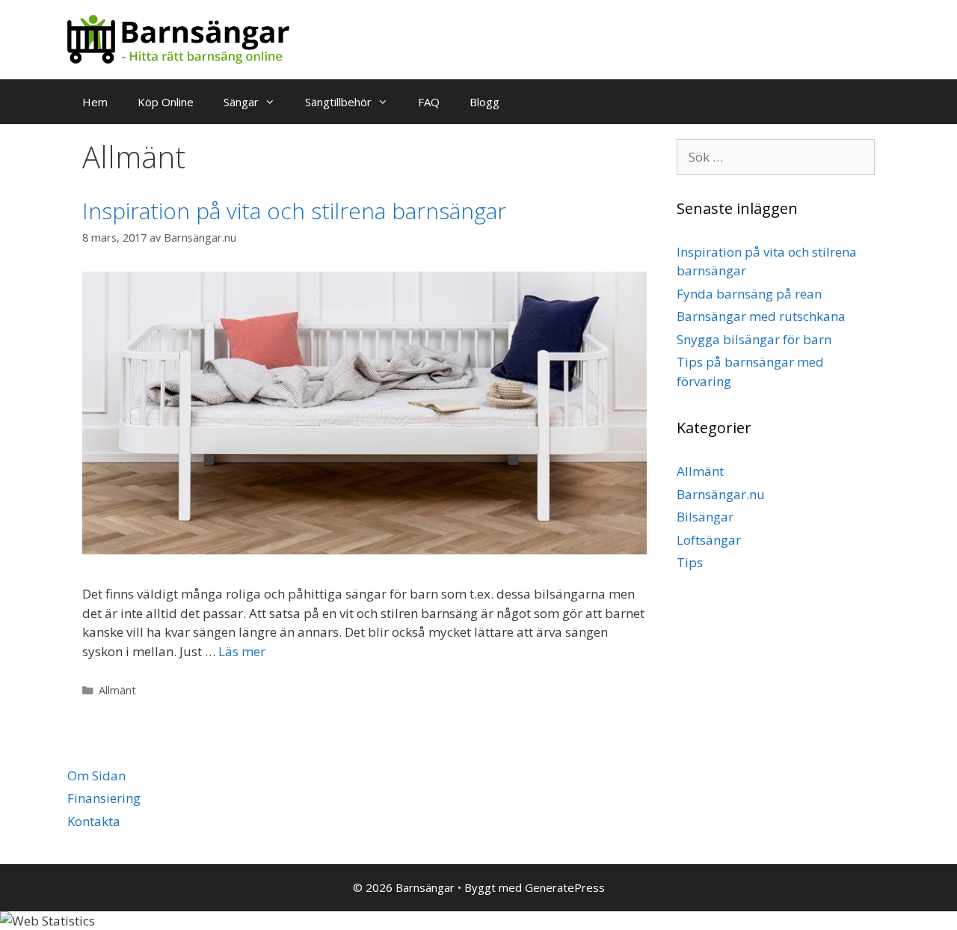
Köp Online (166, 101)
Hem (95, 101)
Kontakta (93, 821)
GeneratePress (565, 887)
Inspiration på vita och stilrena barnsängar (294, 210)
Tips (690, 562)
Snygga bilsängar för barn (754, 339)
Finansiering (104, 798)
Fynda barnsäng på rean (749, 293)
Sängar (241, 101)
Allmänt (117, 690)
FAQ (429, 101)
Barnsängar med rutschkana (761, 316)
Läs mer (241, 651)
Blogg (484, 101)
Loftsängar (709, 539)
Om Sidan (96, 775)
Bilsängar (705, 516)
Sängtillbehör (338, 101)
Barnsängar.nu (721, 494)
